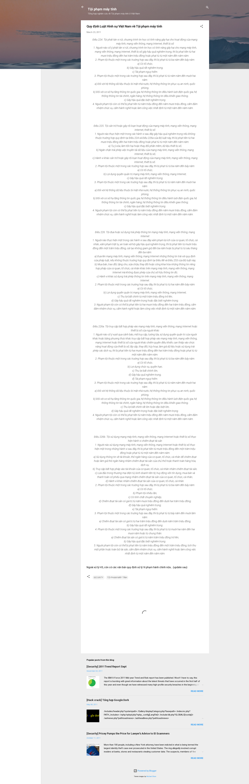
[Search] (207, 7)
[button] (201, 27)
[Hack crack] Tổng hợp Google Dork (108, 700)
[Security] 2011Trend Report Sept (107, 666)
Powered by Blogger (146, 770)
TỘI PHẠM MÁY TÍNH (117, 577)
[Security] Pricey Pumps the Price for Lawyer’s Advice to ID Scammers (128, 733)
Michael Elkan (151, 776)
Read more (197, 691)
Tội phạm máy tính (102, 9)
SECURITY (98, 577)
